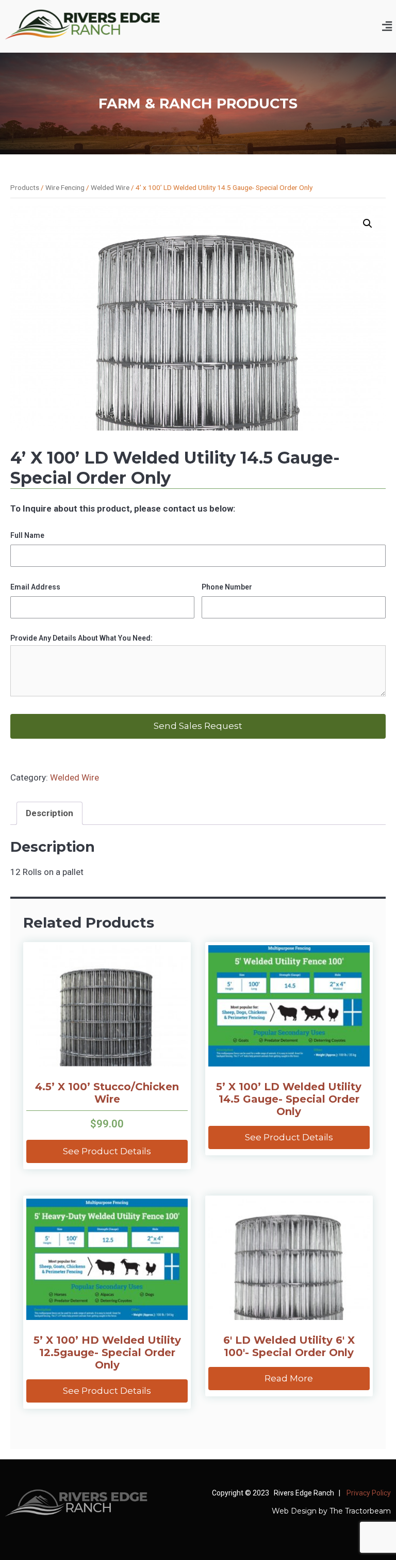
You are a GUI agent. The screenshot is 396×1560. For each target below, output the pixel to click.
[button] (387, 26)
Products (24, 187)
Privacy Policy (368, 1493)
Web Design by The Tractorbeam (331, 1511)
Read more (289, 1378)
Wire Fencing (65, 187)
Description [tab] (49, 813)
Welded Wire (110, 187)
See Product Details (107, 1151)
